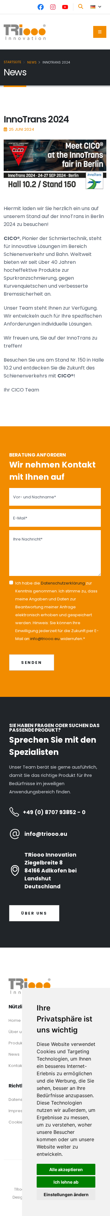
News (32, 62)
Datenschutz (21, 1099)
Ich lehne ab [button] (66, 1182)
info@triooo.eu (45, 639)
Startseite (12, 62)
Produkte (17, 1043)
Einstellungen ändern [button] (66, 1194)
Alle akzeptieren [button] (66, 1169)
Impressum (20, 1111)
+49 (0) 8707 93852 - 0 (54, 812)
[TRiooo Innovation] (55, 986)
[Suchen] (80, 6)
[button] (96, 7)
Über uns (34, 913)
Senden (31, 662)
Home (15, 1020)
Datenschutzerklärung (63, 583)
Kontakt (16, 1066)
